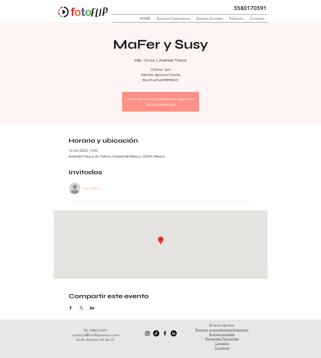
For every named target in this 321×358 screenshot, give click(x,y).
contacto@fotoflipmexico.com (95, 335)
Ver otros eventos (160, 104)
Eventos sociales (222, 334)
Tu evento (222, 348)
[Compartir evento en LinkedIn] (92, 308)
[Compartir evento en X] (81, 308)
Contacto (222, 343)
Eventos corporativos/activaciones (222, 330)
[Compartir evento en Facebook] (71, 308)
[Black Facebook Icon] (165, 333)
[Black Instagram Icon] (147, 333)
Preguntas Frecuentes (222, 339)
